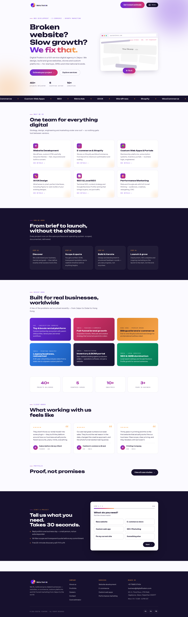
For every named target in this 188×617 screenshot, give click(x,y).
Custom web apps (106, 592)
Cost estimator (75, 600)
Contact (72, 596)
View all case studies (144, 472)
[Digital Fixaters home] (38, 5)
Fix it (129, 71)
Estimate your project (44, 72)
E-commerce (104, 588)
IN (151, 611)
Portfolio (72, 588)
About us (72, 584)
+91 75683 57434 (134, 584)
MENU (154, 5)
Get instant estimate (132, 5)
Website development (107, 584)
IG (145, 611)
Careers (72, 592)
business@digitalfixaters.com (139, 588)
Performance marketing (108, 596)
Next (149, 544)
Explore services (70, 72)
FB (156, 611)
